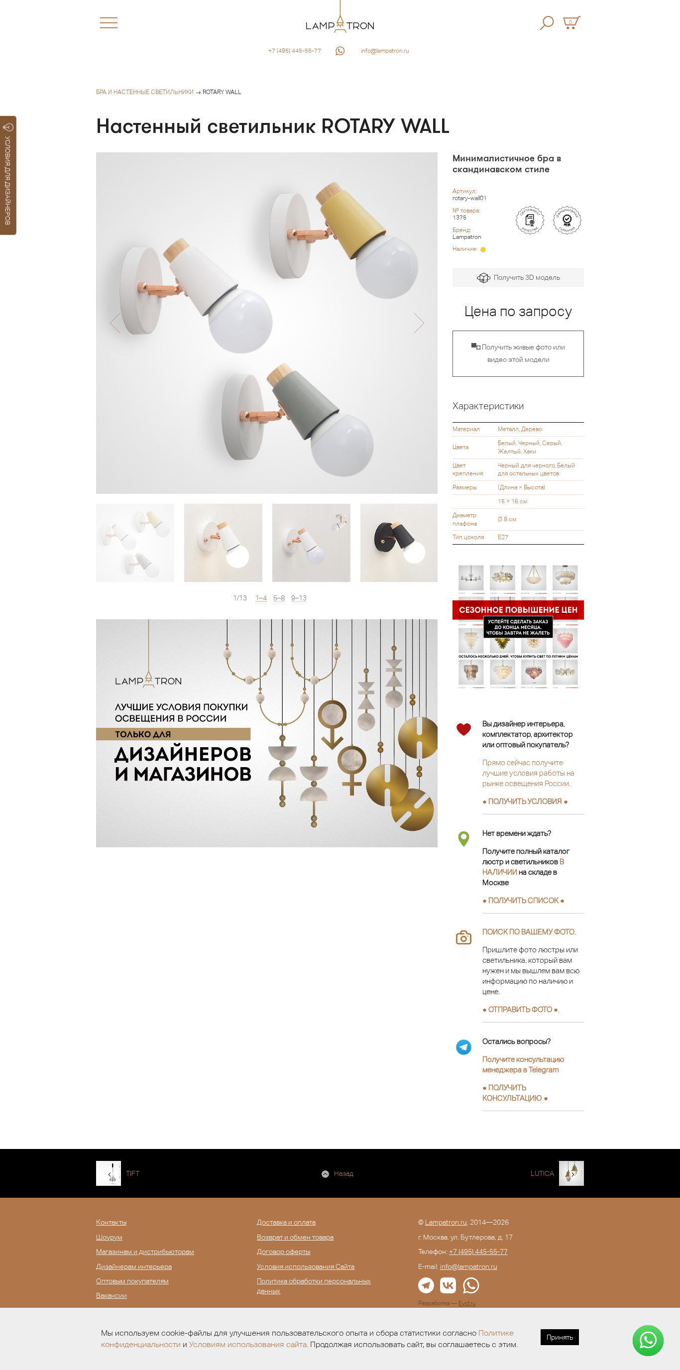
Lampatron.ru (446, 1222)
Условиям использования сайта (248, 1344)
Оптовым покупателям (132, 1281)
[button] (115, 323)
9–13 (299, 598)
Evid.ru (467, 1303)
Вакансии (111, 1295)
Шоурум (109, 1237)
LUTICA (542, 1173)
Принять (560, 1337)
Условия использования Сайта (305, 1266)
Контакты (111, 1222)
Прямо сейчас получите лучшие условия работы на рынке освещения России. (528, 773)
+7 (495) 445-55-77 (294, 50)
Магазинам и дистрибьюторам (145, 1252)
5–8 (279, 598)
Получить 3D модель (525, 277)
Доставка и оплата (286, 1222)
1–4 (261, 598)
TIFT (132, 1173)
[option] (267, 323)
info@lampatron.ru (385, 50)
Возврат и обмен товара (295, 1237)
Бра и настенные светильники (145, 92)
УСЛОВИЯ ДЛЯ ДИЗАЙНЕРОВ (7, 180)
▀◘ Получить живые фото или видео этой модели (518, 353)
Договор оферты (283, 1252)
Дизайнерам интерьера (134, 1266)
